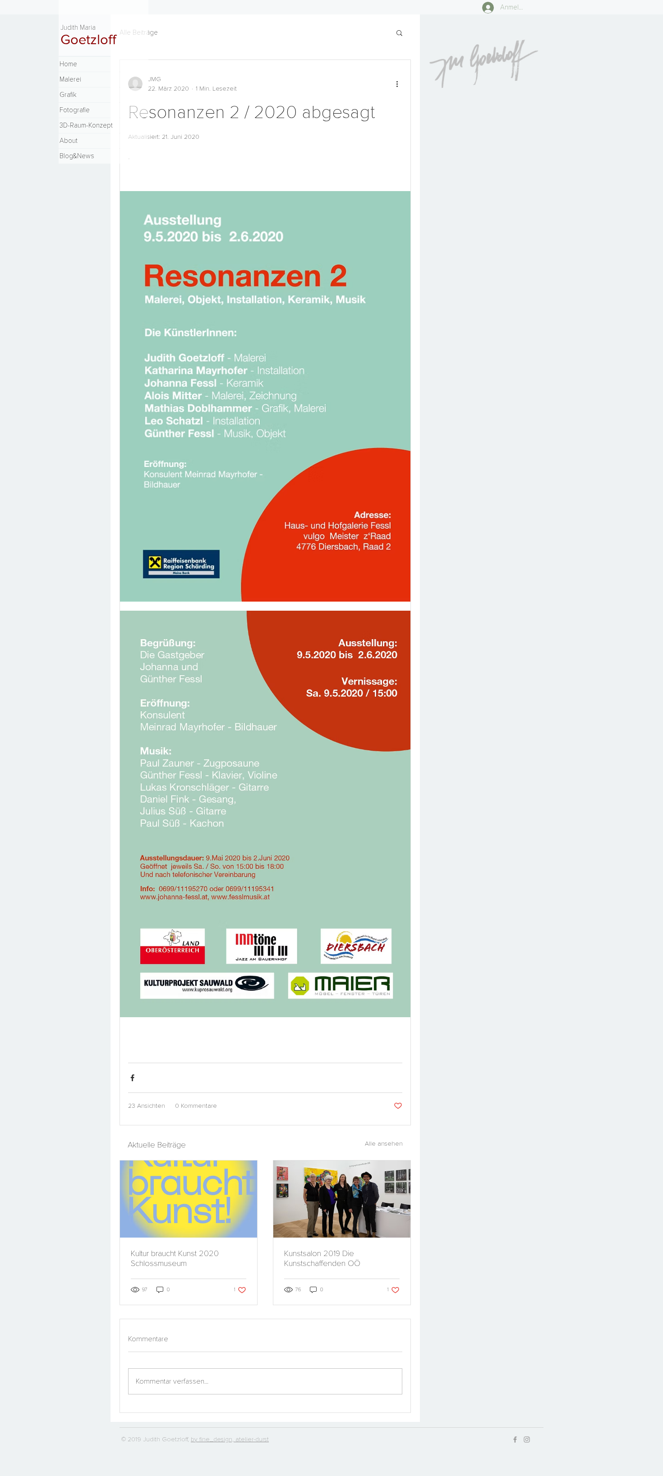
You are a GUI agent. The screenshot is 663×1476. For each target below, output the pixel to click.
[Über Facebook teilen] (132, 1078)
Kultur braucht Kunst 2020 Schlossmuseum (175, 1258)
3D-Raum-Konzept (86, 125)
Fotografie (75, 110)
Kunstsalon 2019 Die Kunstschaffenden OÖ (322, 1258)
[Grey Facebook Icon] (515, 1439)
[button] (399, 32)
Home (68, 64)
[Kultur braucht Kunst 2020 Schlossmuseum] (188, 1199)
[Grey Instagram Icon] (527, 1439)
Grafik (68, 95)
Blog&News (77, 156)
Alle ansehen (384, 1143)
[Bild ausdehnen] (265, 396)
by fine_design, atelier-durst (230, 1439)
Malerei (70, 79)
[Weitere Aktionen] (396, 83)
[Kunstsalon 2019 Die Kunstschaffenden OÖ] (341, 1199)
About (69, 141)
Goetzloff (88, 39)
